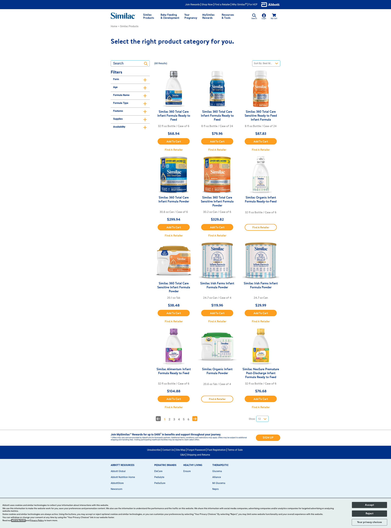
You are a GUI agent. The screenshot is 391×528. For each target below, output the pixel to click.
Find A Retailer (174, 150)
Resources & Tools (228, 16)
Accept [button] (369, 505)
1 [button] (165, 419)
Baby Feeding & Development (170, 16)
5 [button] (184, 419)
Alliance (216, 477)
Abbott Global (118, 471)
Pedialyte (159, 477)
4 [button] (179, 419)
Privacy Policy (37, 520)
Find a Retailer (222, 4)
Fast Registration (216, 449)
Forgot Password (196, 449)
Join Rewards (192, 4)
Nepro (215, 489)
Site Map (180, 449)
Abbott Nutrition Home (123, 477)
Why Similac (239, 4)
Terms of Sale (235, 449)
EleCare (158, 471)
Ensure (187, 471)
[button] (158, 418)
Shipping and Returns (198, 454)
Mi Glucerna (218, 483)
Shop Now (207, 4)
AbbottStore (117, 483)
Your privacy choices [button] (369, 522)
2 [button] (169, 419)
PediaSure (159, 483)
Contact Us (168, 449)
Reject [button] (369, 513)
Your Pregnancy (190, 16)
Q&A (182, 454)
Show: (252, 418)
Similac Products (148, 16)
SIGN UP (268, 437)
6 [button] (188, 419)
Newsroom (116, 489)
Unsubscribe (153, 449)
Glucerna (217, 471)
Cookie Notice (18, 520)
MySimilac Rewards (208, 16)
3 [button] (174, 419)
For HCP (252, 4)
